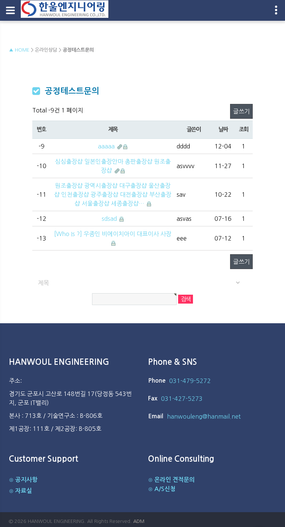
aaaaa (107, 146)
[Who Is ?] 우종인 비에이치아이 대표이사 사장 (112, 234)
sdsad (110, 219)
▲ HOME (19, 50)
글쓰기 (241, 111)
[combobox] (142, 283)
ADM (138, 521)
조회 (243, 129)
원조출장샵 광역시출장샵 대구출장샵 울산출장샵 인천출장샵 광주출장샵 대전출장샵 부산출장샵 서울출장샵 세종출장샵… (112, 194)
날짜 (223, 129)
